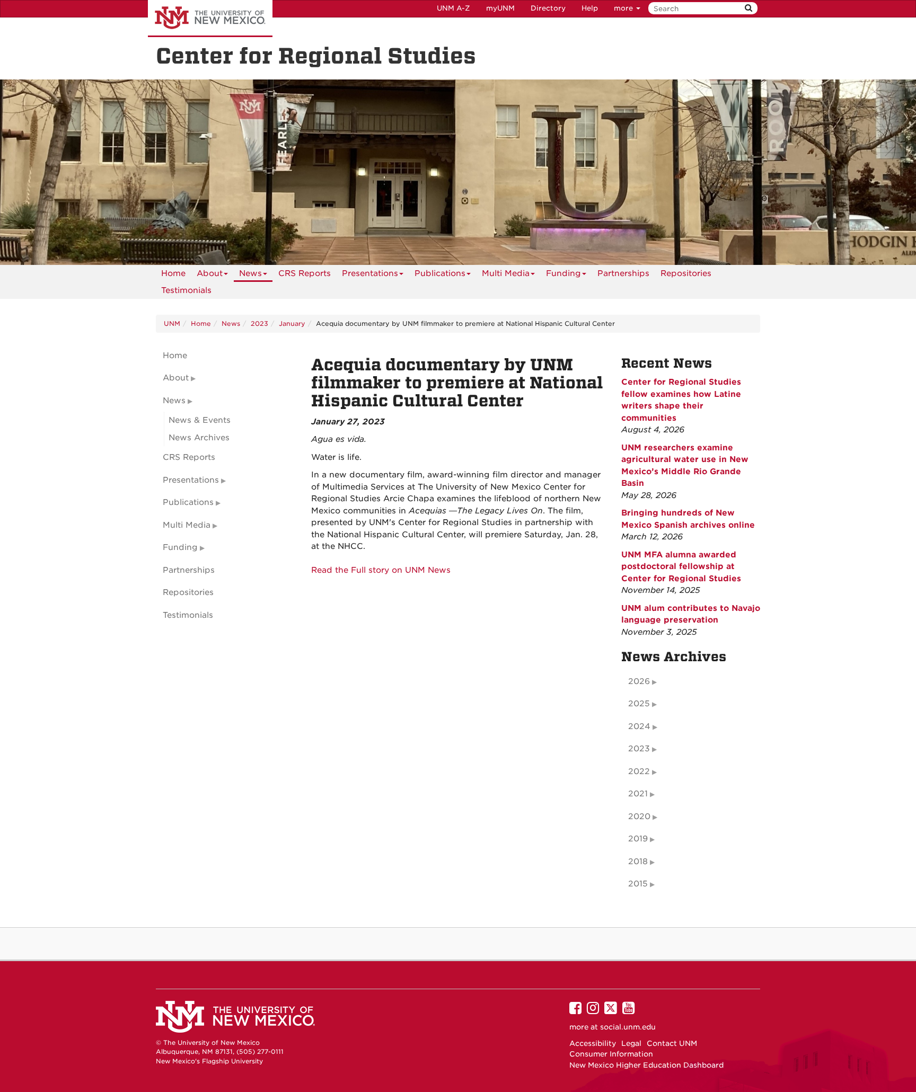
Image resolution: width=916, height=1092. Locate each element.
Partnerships (623, 273)
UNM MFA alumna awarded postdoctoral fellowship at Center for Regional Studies (681, 566)
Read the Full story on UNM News (381, 570)
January (292, 323)
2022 (639, 771)
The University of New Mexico (210, 18)
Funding (563, 273)
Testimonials (186, 290)
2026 (639, 681)
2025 (639, 703)
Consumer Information (611, 1054)
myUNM (500, 8)
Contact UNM (672, 1043)
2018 (638, 861)
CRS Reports (304, 273)
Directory (548, 8)
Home (173, 273)
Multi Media (506, 273)
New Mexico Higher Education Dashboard (646, 1065)
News (250, 273)
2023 (259, 323)
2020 (639, 816)
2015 (638, 884)
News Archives (199, 437)
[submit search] (748, 8)
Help (590, 8)
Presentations (370, 273)
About (210, 273)
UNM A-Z (453, 8)
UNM (172, 323)
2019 (638, 839)
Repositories (685, 273)
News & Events (200, 420)
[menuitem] (173, 273)
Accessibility (592, 1043)
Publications (440, 273)
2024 (639, 726)
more (624, 8)
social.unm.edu (628, 1027)
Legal (631, 1043)
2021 (638, 793)
